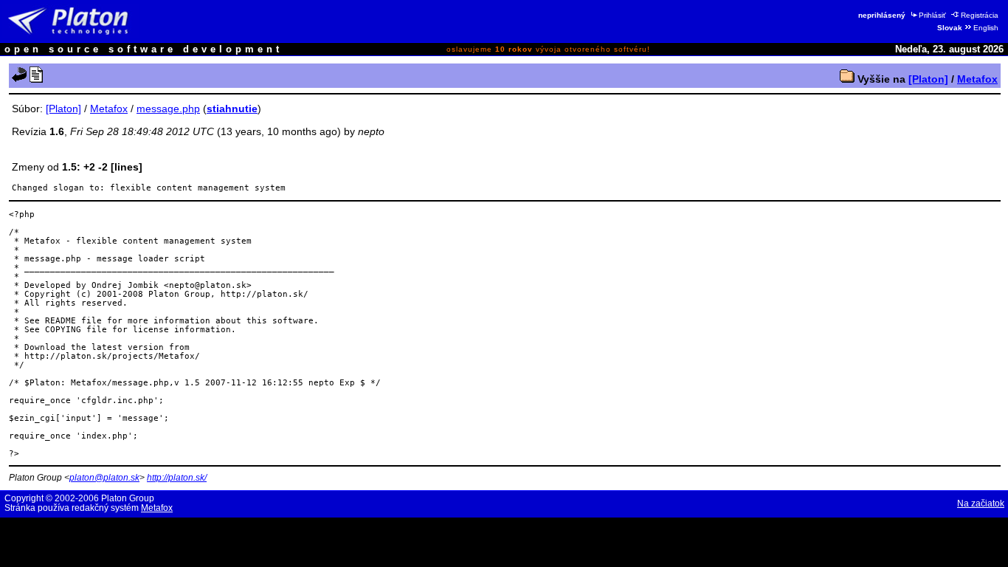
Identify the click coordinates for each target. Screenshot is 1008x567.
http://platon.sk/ (177, 477)
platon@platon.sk (104, 477)
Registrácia (979, 15)
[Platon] (928, 79)
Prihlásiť (932, 15)
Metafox (977, 79)
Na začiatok (980, 503)
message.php (168, 108)
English (985, 28)
